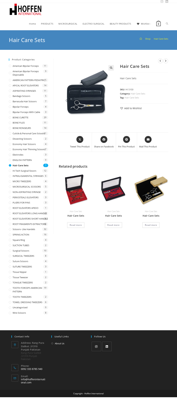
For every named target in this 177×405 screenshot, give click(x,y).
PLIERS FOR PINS (21, 202)
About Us (59, 343)
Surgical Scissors (21, 250)
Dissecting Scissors (22, 138)
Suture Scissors (20, 261)
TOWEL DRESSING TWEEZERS (27, 302)
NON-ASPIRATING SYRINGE (27, 192)
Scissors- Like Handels (24, 229)
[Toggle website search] (167, 23)
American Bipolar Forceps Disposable (26, 73)
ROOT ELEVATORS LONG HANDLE (30, 213)
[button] (111, 68)
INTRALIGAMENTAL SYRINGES (28, 176)
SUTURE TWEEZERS (22, 266)
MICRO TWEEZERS (22, 181)
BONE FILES (19, 122)
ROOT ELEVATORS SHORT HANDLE (30, 218)
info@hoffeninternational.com (33, 381)
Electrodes (18, 154)
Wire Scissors (19, 312)
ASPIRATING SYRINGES (24, 90)
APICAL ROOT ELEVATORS (26, 85)
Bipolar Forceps (21, 106)
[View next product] (165, 60)
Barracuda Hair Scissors (25, 101)
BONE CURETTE (20, 117)
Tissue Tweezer (20, 277)
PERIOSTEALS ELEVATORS (26, 197)
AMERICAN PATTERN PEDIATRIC (29, 80)
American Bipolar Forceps (26, 65)
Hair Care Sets (161, 38)
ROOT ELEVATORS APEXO (25, 208)
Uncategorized (20, 307)
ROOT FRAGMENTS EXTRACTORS (29, 224)
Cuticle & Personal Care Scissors (29, 133)
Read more (76, 225)
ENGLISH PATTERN (22, 160)
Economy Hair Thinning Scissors (29, 149)
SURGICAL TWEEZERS (23, 255)
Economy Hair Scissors (24, 144)
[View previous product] (160, 60)
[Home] (141, 38)
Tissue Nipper (20, 272)
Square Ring (19, 240)
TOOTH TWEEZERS (22, 296)
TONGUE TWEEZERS (23, 282)
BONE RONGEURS (22, 128)
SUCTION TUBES (21, 245)
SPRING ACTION (21, 234)
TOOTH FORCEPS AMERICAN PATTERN (27, 289)
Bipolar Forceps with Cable (26, 112)
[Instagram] (96, 346)
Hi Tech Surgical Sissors (24, 170)
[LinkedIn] (107, 346)
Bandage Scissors (21, 96)
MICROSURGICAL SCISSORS (27, 186)
